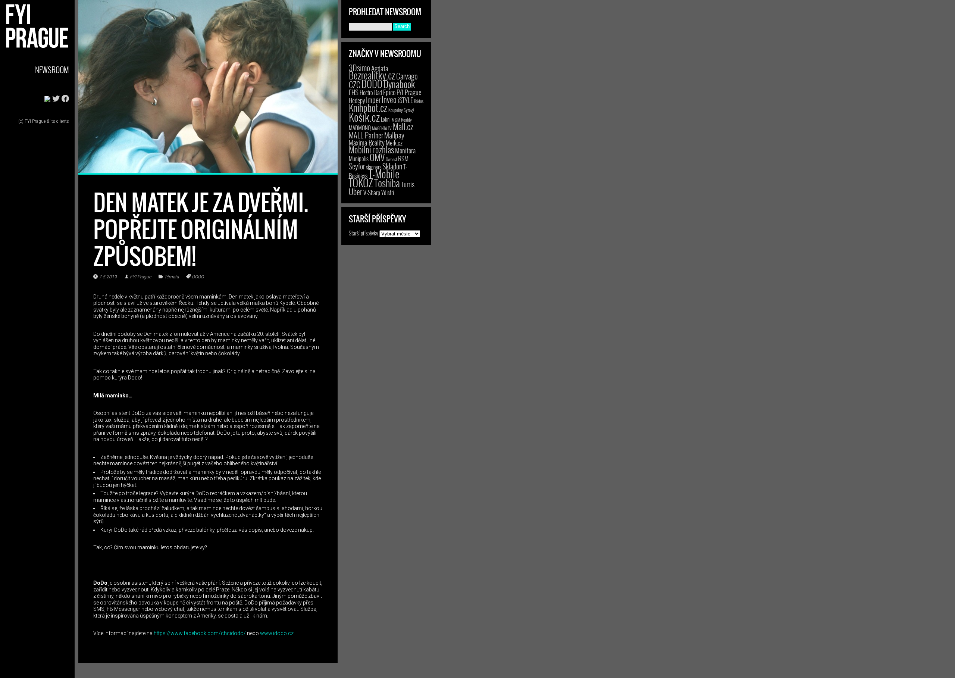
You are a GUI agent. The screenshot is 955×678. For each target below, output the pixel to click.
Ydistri (387, 192)
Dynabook (399, 84)
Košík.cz (364, 117)
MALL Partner (366, 135)
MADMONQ (360, 128)
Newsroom (52, 69)
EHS (353, 92)
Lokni (386, 119)
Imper (373, 99)
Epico (389, 92)
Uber (355, 191)
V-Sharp (371, 192)
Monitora (405, 150)
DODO (198, 276)
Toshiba (387, 182)
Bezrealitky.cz (372, 75)
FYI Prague (140, 276)
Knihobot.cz (368, 108)
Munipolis (359, 158)
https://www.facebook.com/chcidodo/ (200, 633)
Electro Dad (371, 92)
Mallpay (394, 135)
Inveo (389, 99)
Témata (171, 276)
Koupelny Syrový (401, 109)
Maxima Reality (367, 142)
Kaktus (418, 101)
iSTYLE (405, 100)
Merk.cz (394, 142)
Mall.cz (403, 126)
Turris (407, 184)
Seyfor (357, 166)
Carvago (407, 76)
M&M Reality (402, 119)
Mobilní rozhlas (371, 149)
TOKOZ (361, 182)
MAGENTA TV (382, 128)
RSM (403, 158)
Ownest (391, 159)
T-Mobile (384, 173)
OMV (377, 157)
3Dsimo (359, 68)
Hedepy (357, 100)
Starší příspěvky (363, 233)
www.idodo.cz (277, 633)
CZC (354, 84)
